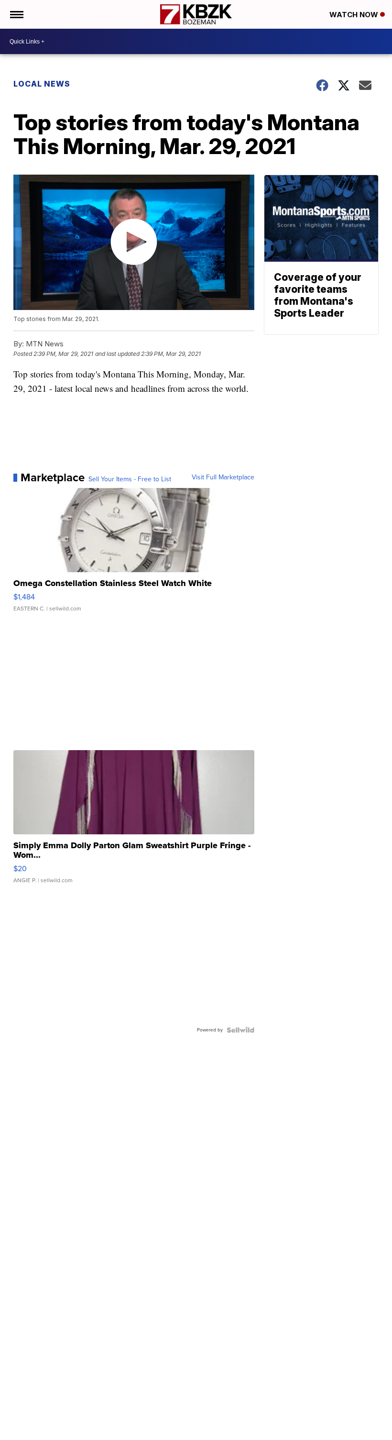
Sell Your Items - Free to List (129, 479)
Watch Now (354, 14)
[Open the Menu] (16, 14)
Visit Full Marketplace (223, 477)
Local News (41, 84)
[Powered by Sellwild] (240, 1030)
